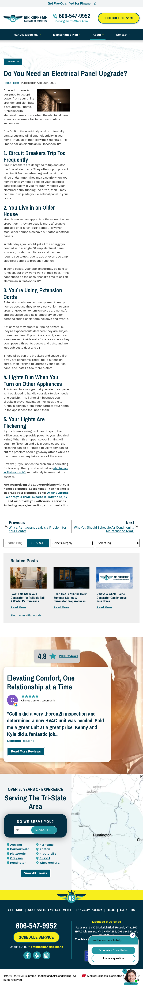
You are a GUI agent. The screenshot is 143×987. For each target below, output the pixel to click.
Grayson (16, 858)
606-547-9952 (74, 16)
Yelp (37, 955)
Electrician (17, 615)
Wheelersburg (49, 862)
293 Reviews (68, 656)
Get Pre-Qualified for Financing (71, 3)
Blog (16, 82)
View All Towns (35, 873)
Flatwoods (34, 615)
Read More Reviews (26, 751)
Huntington (18, 862)
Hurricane (46, 844)
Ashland (16, 844)
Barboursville (19, 849)
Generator (13, 61)
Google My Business (46, 955)
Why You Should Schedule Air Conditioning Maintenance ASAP (104, 529)
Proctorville (47, 853)
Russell (44, 858)
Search (37, 543)
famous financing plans (46, 946)
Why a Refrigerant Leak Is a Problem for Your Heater (37, 529)
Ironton (44, 849)
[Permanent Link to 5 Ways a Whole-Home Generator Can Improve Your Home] (114, 578)
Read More (18, 607)
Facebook (27, 955)
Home (7, 82)
